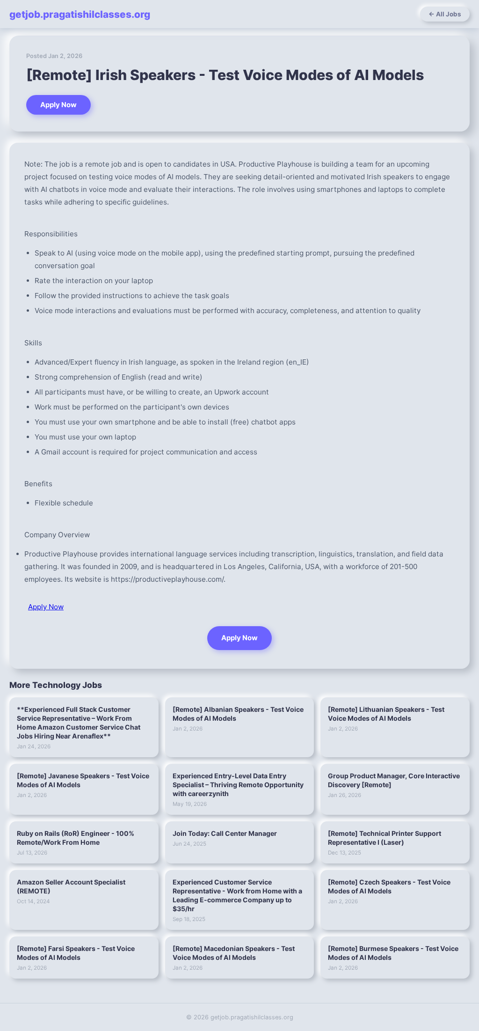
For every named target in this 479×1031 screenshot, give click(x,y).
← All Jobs (444, 14)
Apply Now (58, 105)
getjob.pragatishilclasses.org (79, 14)
